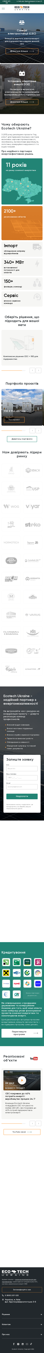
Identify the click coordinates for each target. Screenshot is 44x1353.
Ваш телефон (11, 774)
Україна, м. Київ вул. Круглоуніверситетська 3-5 (20, 1301)
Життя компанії (8, 1174)
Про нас (6, 1335)
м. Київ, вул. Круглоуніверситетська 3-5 (29, 2)
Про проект (14, 420)
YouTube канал (19, 1132)
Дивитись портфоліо (22, 439)
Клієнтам (6, 1325)
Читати (5, 1232)
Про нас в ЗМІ (23, 1183)
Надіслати (22, 796)
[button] (12, 181)
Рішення (6, 1315)
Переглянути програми (19, 1033)
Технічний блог (23, 1174)
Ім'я (7, 765)
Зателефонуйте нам (22, 1290)
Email (8, 783)
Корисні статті (8, 1183)
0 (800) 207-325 (7, 2)
